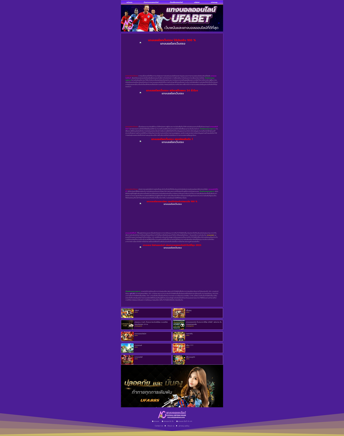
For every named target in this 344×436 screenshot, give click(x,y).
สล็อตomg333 (190, 357)
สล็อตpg (188, 310)
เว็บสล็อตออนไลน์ (176, 2)
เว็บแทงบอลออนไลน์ (151, 2)
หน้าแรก (129, 2)
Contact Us (159, 426)
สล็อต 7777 (189, 345)
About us (170, 426)
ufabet (197, 2)
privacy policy (184, 426)
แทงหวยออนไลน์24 (140, 334)
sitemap (214, 2)
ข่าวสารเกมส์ (138, 345)
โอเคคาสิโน (189, 334)
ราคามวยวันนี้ (138, 357)
